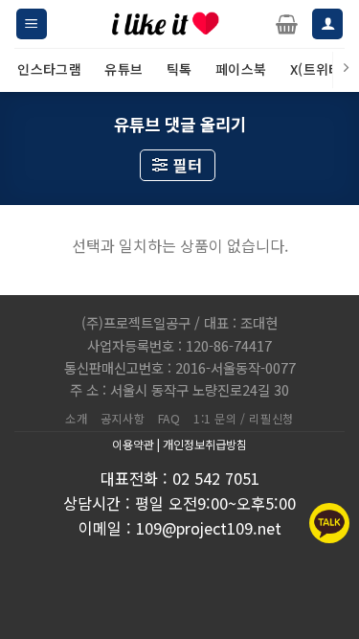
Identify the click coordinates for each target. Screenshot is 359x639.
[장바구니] (287, 24)
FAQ (169, 418)
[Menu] (31, 24)
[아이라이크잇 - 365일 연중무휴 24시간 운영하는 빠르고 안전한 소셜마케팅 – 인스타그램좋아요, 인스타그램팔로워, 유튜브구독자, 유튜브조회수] (165, 24)
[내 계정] (327, 24)
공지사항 (123, 418)
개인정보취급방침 (205, 444)
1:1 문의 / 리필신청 (243, 418)
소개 (76, 418)
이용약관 (133, 444)
